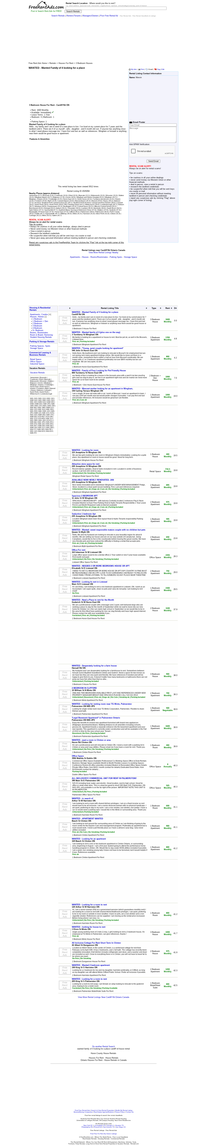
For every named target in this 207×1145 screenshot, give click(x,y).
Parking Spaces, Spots (40, 346)
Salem (54, 215)
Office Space (36, 361)
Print (142, 69)
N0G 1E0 (33, 402)
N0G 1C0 (33, 418)
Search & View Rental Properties (102, 1110)
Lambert (85, 208)
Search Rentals (58, 16)
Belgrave (56, 197)
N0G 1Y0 (38, 406)
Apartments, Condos (39, 314)
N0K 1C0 (45, 413)
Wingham (108, 197)
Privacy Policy (119, 1112)
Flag (158, 69)
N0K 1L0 (49, 418)
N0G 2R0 (49, 427)
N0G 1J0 (33, 431)
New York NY (88, 1125)
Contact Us (130, 1112)
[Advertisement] (103, 40)
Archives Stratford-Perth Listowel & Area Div (51, 203)
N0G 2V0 (33, 415)
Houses (85, 257)
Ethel (70, 195)
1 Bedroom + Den (40, 321)
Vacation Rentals (37, 373)
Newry (105, 201)
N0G (44, 406)
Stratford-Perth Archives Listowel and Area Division (92, 203)
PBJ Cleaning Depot (71, 204)
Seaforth (112, 210)
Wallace (100, 210)
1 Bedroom (37, 319)
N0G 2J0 (33, 409)
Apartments (75, 257)
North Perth (39, 204)
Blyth (50, 201)
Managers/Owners (90, 16)
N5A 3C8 (41, 431)
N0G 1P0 (41, 422)
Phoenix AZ (98, 1127)
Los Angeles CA (99, 1125)
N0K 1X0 (41, 424)
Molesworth (95, 195)
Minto (75, 213)
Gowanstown (52, 206)
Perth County (115, 212)
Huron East (67, 199)
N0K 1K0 (41, 429)
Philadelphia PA (87, 1127)
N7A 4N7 (41, 416)
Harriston (86, 213)
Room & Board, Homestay (41, 335)
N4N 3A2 (49, 426)
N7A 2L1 (50, 420)
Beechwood (33, 208)
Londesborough (106, 204)
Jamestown (33, 195)
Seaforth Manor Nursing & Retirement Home (75, 210)
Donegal (47, 208)
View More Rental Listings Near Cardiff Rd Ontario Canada (103, 997)
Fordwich (38, 201)
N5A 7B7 (48, 429)
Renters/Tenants (74, 16)
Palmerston (85, 212)
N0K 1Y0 (50, 415)
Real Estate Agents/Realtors (104, 1112)
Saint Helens (33, 210)
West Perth (100, 213)
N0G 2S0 (51, 406)
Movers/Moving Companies (83, 1112)
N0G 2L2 (41, 427)
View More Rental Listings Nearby (103, 252)
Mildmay (64, 213)
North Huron (82, 199)
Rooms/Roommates (99, 257)
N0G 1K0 (41, 420)
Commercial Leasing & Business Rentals (40, 353)
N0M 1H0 (33, 400)
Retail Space (35, 359)
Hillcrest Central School (102, 206)
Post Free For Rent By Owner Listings (103, 1134)
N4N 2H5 (49, 424)
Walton (121, 195)
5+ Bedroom (38, 330)
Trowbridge (52, 199)
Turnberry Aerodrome (101, 199)
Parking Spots (116, 257)
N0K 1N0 (49, 409)
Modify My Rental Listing (123, 1110)
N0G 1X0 (50, 398)
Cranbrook (59, 195)
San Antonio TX (108, 1127)
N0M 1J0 (37, 413)
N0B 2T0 (33, 433)
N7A (51, 413)
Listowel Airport (63, 201)
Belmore (117, 201)
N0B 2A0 (33, 422)
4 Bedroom (37, 328)
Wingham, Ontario (35, 199)
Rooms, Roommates (39, 332)
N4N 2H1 (49, 422)
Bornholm (97, 208)
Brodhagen (67, 206)
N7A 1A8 (49, 416)
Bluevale (82, 195)
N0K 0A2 (33, 407)
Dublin (37, 213)
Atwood (94, 201)
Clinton (112, 213)
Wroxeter (109, 195)
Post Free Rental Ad (109, 16)
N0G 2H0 (33, 411)
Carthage (32, 215)
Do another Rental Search (103, 1046)
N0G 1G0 (41, 398)
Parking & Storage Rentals (42, 341)
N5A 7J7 (33, 429)
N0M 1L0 (49, 407)
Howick (117, 199)
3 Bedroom (37, 326)
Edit (163, 69)
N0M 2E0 (33, 416)
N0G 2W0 (42, 400)
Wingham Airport (41, 197)
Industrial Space (37, 364)
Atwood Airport (80, 201)
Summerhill (49, 210)
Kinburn (121, 204)
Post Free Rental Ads (82, 1110)
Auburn (58, 208)
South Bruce (111, 208)
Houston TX (119, 1125)
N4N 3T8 (33, 424)
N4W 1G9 (41, 402)
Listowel (120, 203)
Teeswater (71, 208)
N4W (32, 404)
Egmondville (50, 213)
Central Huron (83, 206)
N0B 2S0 (41, 426)
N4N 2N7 (33, 426)
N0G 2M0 (33, 420)
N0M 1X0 (33, 427)
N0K (40, 411)
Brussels (46, 195)
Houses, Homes (37, 317)
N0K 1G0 (41, 409)
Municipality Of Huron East (39, 212)
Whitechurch (89, 204)
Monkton (38, 206)
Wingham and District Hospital (88, 197)
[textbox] (116, 8)
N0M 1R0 (41, 415)
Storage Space (130, 257)
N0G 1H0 (33, 398)
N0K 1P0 (46, 404)
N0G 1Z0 (46, 411)
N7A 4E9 (41, 418)
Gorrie (68, 197)
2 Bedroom (37, 323)
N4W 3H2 (38, 404)
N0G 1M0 (41, 407)
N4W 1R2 (50, 402)
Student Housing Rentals (41, 337)
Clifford (72, 212)
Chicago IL (110, 1125)
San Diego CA (121, 1127)
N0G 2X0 (50, 400)
